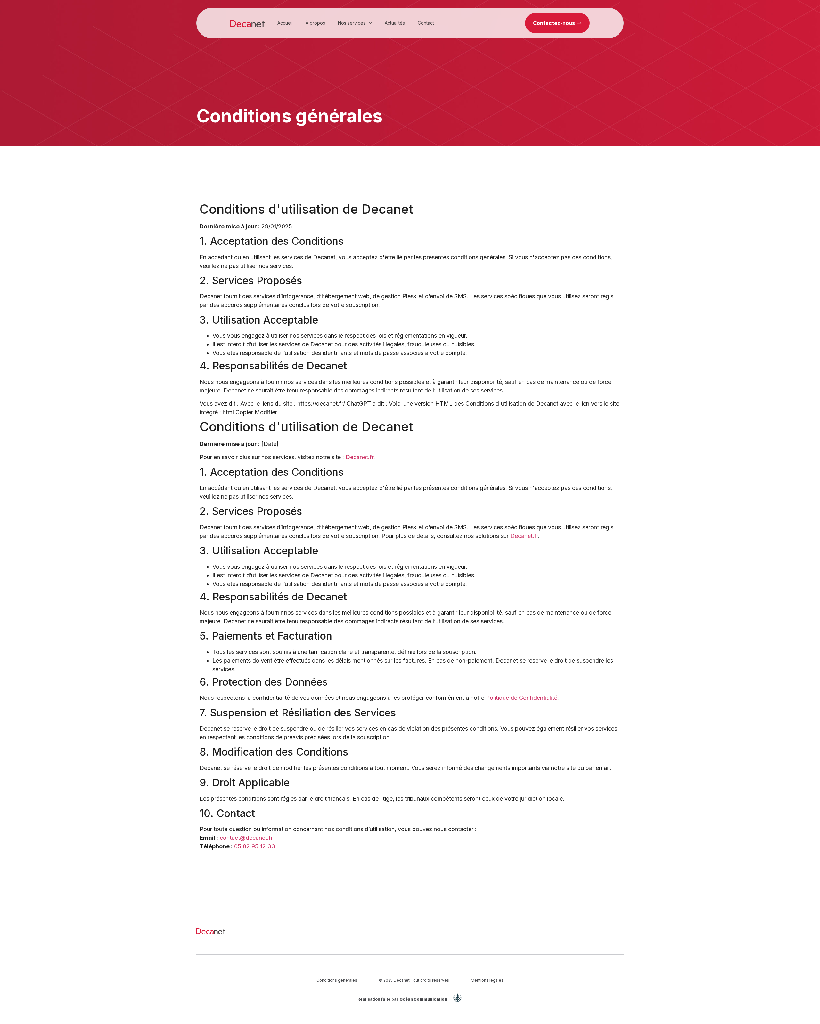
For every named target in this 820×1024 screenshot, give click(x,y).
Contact (426, 23)
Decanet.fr (359, 457)
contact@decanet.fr (246, 837)
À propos (315, 23)
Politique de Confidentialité (521, 697)
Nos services (351, 23)
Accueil (285, 23)
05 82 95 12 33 (254, 846)
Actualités (395, 23)
